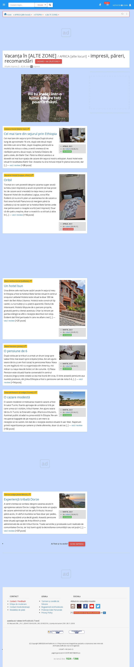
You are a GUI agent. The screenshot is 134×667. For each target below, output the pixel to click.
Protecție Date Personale (51, 610)
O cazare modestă (17, 397)
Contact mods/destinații (20, 607)
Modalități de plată (17, 610)
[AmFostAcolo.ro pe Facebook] (86, 605)
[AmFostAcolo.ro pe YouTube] (92, 605)
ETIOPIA (38, 14)
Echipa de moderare (18, 604)
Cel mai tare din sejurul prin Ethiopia (30, 134)
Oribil (8, 180)
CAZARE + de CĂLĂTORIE (48, 61)
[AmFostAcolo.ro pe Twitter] (99, 605)
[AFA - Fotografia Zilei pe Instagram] (80, 605)
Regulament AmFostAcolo (52, 607)
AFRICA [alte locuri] (22, 14)
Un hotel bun (13, 286)
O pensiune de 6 (15, 351)
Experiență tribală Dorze (21, 499)
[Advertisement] (45, 255)
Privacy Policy (46, 612)
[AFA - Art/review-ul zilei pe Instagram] (73, 605)
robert (67, 149)
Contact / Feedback (18, 601)
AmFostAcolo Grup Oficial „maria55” (86, 613)
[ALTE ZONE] (52, 14)
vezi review (15, 165)
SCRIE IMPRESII (76, 544)
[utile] (100, 4)
